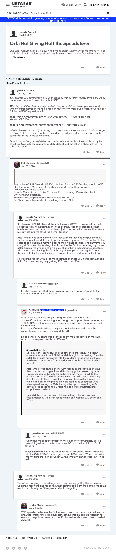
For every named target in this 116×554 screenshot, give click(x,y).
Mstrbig (25, 163)
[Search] (85, 4)
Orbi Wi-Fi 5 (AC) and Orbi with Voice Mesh (30, 13)
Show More (19, 57)
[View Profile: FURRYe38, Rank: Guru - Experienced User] (24, 312)
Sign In (105, 4)
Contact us (29, 538)
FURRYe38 (34, 310)
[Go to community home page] (22, 4)
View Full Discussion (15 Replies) (26, 79)
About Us (12, 538)
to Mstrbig (48, 217)
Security (62, 538)
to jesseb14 (43, 163)
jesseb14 (23, 32)
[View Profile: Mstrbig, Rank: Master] (17, 165)
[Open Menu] (108, 13)
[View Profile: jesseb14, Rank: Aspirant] (13, 33)
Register (94, 4)
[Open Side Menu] (7, 4)
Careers (47, 538)
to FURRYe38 (57, 433)
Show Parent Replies (17, 83)
